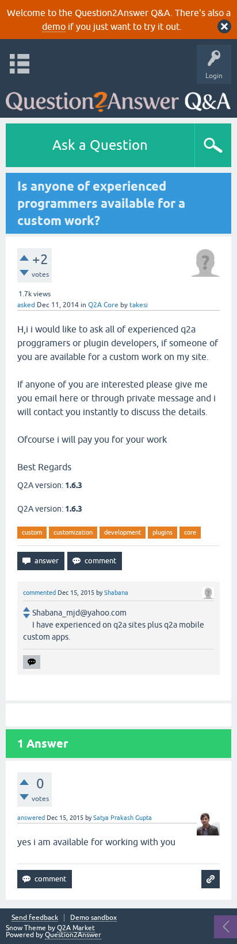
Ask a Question (100, 145)
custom (32, 532)
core (190, 532)
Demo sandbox (93, 918)
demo (54, 26)
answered (31, 817)
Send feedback (35, 918)
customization (73, 532)
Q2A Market (76, 928)
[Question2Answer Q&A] (118, 98)
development (122, 532)
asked (26, 305)
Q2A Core (103, 305)
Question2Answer (73, 935)
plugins (162, 532)
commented (39, 592)
